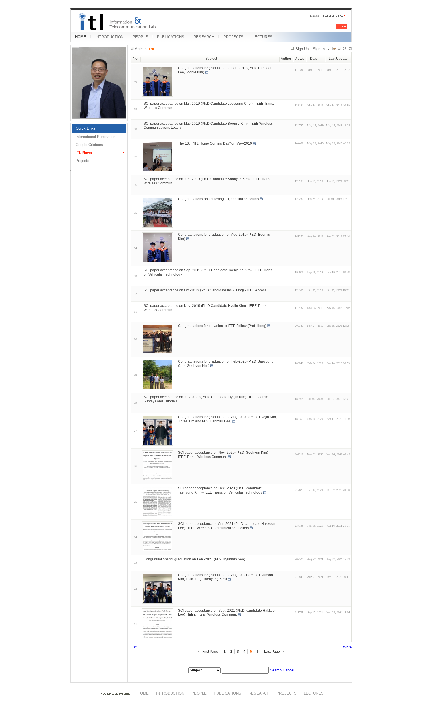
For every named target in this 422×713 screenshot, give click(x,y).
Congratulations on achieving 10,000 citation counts (218, 199)
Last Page (272, 652)
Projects (82, 161)
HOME (80, 37)
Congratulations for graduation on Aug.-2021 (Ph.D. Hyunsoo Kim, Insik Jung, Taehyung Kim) (225, 577)
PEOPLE (140, 37)
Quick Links (86, 128)
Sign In (319, 49)
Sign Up (302, 49)
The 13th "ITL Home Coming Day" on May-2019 (215, 143)
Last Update (338, 59)
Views (299, 59)
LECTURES (262, 37)
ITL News (84, 153)
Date (314, 59)
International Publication (95, 137)
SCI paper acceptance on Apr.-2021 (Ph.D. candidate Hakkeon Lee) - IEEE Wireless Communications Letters (226, 526)
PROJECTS (233, 37)
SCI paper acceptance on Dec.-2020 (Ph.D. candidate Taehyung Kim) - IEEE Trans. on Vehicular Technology (220, 490)
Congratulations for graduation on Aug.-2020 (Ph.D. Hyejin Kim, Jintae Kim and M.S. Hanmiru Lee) (227, 419)
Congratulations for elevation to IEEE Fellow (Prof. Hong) (222, 326)
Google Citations (89, 145)
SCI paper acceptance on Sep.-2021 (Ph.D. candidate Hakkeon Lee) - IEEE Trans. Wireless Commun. (227, 612)
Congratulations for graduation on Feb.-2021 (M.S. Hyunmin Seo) (194, 559)
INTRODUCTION (109, 37)
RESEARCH (203, 37)
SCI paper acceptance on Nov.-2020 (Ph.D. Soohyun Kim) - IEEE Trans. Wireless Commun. (224, 455)
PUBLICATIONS (170, 37)
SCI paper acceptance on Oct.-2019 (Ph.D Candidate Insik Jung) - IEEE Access (205, 290)
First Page (210, 652)
